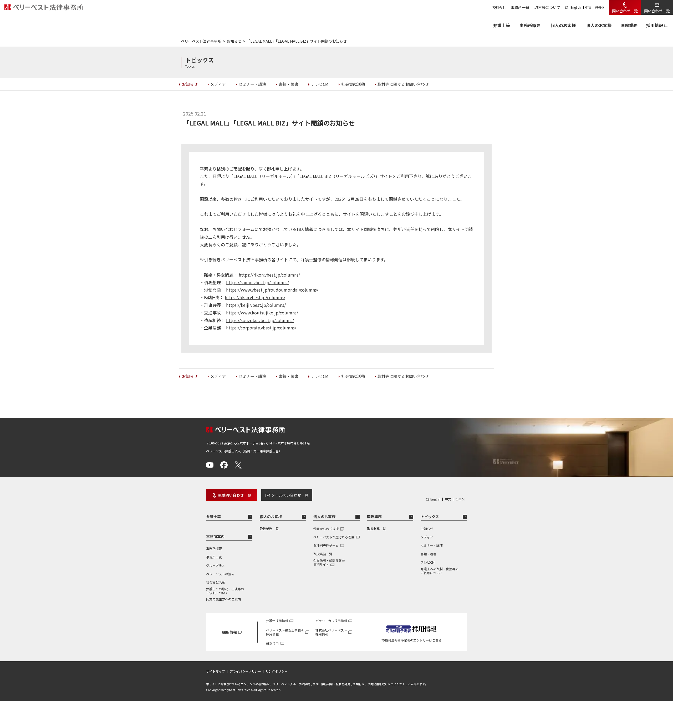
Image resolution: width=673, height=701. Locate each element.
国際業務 (629, 25)
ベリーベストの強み (220, 574)
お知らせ (498, 7)
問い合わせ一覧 (625, 10)
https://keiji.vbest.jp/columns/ (256, 305)
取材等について (547, 7)
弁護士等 (213, 516)
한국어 (599, 7)
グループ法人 (215, 565)
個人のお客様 (563, 25)
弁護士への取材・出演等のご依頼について (225, 591)
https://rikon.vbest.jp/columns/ (269, 275)
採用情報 (654, 25)
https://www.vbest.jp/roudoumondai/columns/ (272, 290)
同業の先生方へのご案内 (223, 599)
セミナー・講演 (432, 545)
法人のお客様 (598, 25)
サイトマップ (215, 671)
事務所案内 (215, 536)
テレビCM (428, 562)
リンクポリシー (277, 671)
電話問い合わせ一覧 (234, 495)
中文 (588, 7)
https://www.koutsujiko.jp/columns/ (262, 312)
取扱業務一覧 (269, 528)
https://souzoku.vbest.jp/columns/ (260, 320)
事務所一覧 (520, 7)
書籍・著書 (428, 554)
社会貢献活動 (215, 582)
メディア (427, 537)
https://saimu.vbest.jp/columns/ (257, 282)
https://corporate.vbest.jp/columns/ (261, 327)
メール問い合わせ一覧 (290, 495)
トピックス (430, 516)
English (575, 7)
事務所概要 (530, 25)
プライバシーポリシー (245, 671)
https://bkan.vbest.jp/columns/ (255, 297)
